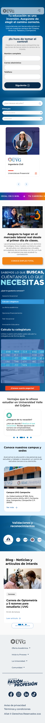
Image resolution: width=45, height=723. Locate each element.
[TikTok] (34, 694)
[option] (22, 154)
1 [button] (14, 440)
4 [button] (24, 440)
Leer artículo (12, 618)
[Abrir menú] (39, 10)
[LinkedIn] (26, 694)
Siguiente (21, 85)
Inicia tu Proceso (19, 655)
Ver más (10, 505)
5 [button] (27, 440)
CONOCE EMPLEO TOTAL (22, 261)
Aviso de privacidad (15, 705)
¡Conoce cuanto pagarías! (22, 388)
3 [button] (21, 440)
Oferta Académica (20, 648)
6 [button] (31, 440)
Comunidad (17, 668)
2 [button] (17, 440)
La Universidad (18, 661)
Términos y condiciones (17, 709)
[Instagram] (18, 694)
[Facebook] (11, 694)
